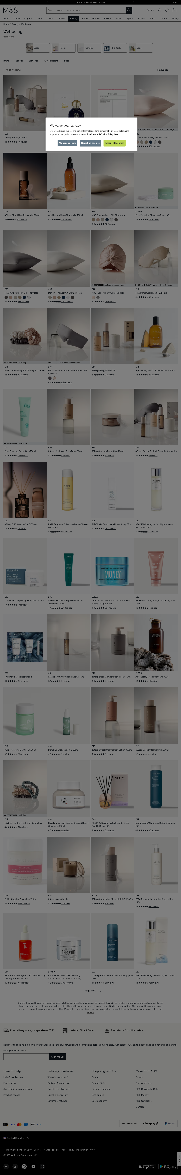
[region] (91, 134)
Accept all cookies (114, 143)
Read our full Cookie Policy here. (103, 134)
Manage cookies (67, 143)
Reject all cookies (90, 143)
